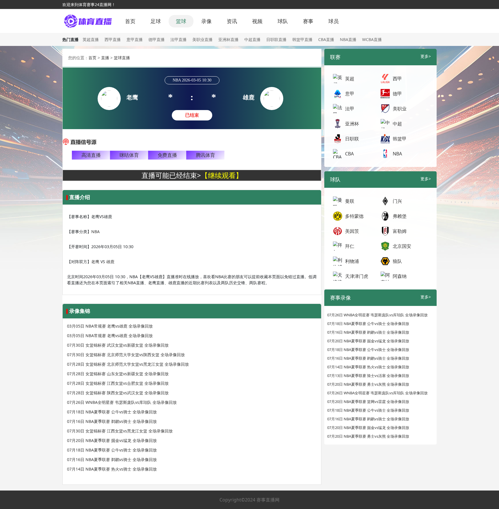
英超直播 (91, 39)
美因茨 (352, 231)
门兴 (397, 201)
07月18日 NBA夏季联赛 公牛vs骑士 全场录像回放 (112, 412)
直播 (105, 57)
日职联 (352, 138)
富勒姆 (400, 231)
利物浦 (352, 261)
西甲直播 (113, 39)
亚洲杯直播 (228, 39)
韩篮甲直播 (302, 39)
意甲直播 (134, 39)
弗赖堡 (400, 216)
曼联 (349, 201)
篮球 (181, 21)
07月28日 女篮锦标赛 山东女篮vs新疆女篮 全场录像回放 (118, 373)
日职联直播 (276, 39)
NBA (95, 231)
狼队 (397, 261)
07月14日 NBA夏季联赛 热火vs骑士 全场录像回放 (112, 469)
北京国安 (402, 246)
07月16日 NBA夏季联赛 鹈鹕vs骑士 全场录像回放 (112, 421)
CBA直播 (326, 39)
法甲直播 (178, 39)
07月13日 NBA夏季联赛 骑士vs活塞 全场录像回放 (368, 375)
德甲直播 (156, 39)
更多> (425, 56)
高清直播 (91, 155)
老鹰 (95, 261)
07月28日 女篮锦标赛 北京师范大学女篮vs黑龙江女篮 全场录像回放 (128, 364)
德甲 (397, 93)
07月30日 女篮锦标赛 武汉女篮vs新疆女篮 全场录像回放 (118, 345)
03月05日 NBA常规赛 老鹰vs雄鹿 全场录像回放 (110, 326)
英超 (349, 78)
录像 (206, 21)
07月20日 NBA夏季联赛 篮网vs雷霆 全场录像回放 (368, 401)
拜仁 (349, 246)
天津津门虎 (356, 276)
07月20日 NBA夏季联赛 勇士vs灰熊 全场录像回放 (368, 384)
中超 (397, 123)
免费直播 (167, 155)
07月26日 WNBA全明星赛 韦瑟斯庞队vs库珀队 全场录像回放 (122, 402)
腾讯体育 (205, 155)
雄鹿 (110, 261)
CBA (349, 154)
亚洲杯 (352, 123)
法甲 (349, 108)
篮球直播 (122, 57)
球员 (333, 21)
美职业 (400, 108)
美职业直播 (202, 39)
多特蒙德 (354, 216)
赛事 (308, 21)
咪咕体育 (129, 155)
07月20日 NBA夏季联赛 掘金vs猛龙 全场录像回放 (112, 440)
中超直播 (252, 39)
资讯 (232, 21)
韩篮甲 (400, 138)
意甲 (349, 93)
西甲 (397, 78)
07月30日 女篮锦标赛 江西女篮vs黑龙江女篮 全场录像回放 (120, 431)
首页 (130, 21)
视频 (257, 21)
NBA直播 (348, 39)
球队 (283, 21)
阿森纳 (400, 276)
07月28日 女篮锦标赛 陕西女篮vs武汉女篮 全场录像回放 (118, 392)
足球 (155, 21)
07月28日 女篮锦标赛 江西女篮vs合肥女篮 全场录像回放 (118, 383)
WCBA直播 (372, 39)
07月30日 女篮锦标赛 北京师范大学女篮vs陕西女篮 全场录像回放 (126, 354)
